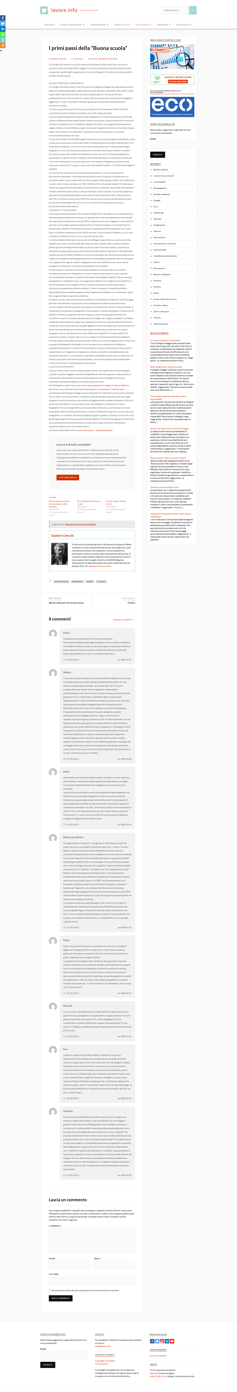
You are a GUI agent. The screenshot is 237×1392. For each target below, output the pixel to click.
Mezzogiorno (159, 268)
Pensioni (157, 280)
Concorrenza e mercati (163, 176)
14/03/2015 (72, 993)
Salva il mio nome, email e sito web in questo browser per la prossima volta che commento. (85, 1290)
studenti (101, 581)
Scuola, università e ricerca (104, 59)
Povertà (157, 287)
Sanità (156, 293)
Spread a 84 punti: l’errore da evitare (66, 603)
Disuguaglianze (160, 188)
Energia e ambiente (161, 194)
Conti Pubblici (159, 182)
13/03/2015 (78, 59)
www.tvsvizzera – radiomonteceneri (95, 430)
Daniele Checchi (59, 59)
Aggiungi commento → (124, 620)
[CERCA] (193, 10)
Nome (52, 1259)
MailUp (153, 1370)
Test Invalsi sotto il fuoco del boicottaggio (169, 428)
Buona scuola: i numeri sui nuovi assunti (168, 458)
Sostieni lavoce (183, 25)
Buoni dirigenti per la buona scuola (166, 367)
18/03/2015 (72, 1098)
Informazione (159, 237)
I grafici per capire (98, 25)
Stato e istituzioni (161, 311)
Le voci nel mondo (158, 1355)
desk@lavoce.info (103, 1346)
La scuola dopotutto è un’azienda (165, 340)
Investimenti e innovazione (165, 256)
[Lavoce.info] (60, 10)
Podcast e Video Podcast (71, 25)
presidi (90, 581)
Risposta (126, 660)
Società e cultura (160, 305)
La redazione (162, 25)
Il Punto (131, 603)
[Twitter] (2, 23)
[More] (2, 45)
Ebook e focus (120, 25)
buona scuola (61, 581)
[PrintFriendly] (2, 40)
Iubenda (153, 1373)
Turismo (157, 317)
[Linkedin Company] (167, 1341)
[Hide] (1, 51)
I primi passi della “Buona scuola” (88, 48)
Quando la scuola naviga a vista (164, 487)
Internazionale (159, 250)
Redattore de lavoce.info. (100, 566)
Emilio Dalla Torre (158, 1376)
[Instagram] (162, 1341)
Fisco (155, 206)
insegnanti (77, 581)
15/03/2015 (72, 1036)
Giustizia (157, 219)
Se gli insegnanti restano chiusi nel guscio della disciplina (59, 504)
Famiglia (156, 200)
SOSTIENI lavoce (68, 477)
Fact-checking (142, 25)
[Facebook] (2, 18)
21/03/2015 (72, 1175)
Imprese (157, 231)
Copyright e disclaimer (105, 1360)
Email (98, 1259)
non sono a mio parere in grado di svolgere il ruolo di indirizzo (100, 385)
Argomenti (49, 25)
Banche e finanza (160, 169)
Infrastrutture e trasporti (164, 243)
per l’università (113, 187)
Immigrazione (159, 225)
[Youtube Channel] (172, 1341)
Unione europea (160, 324)
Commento (56, 1226)
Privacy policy (101, 1363)
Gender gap (158, 212)
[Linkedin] (2, 29)
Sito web (54, 1274)
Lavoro (156, 262)
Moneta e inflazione (162, 274)
